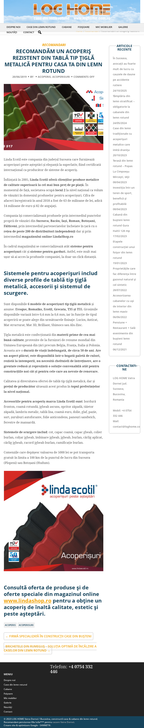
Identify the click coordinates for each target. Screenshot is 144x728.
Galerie (123, 27)
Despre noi (13, 27)
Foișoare (83, 27)
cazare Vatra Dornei (63, 722)
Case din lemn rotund (41, 27)
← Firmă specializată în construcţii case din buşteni (48, 636)
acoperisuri (61, 76)
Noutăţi (12, 32)
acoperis (44, 76)
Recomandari (54, 44)
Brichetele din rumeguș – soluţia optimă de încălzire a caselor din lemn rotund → (50, 648)
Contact (28, 32)
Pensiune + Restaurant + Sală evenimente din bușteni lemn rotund (124, 333)
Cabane (67, 27)
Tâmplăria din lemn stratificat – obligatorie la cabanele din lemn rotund (124, 106)
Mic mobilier (104, 27)
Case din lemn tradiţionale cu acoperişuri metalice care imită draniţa (122, 139)
